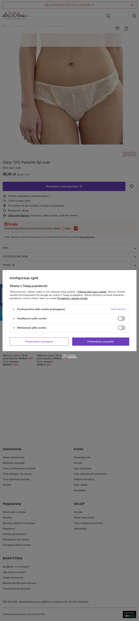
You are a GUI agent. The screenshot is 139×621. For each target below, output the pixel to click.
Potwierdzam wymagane (39, 341)
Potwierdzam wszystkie (100, 341)
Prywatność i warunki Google (72, 298)
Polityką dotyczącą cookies (92, 291)
